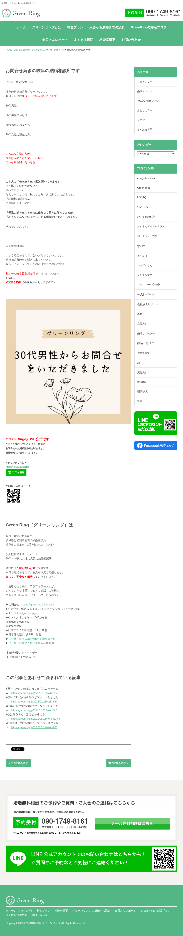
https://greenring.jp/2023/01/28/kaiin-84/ (34, 701)
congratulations (146, 178)
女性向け (142, 323)
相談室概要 (107, 40)
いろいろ (142, 207)
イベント (142, 255)
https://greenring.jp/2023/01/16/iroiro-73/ (34, 692)
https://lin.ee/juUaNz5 (17, 467)
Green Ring (143, 187)
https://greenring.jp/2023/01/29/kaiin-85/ (34, 710)
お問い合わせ (131, 40)
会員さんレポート (55, 40)
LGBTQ (141, 197)
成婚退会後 (143, 353)
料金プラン (75, 27)
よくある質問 (83, 40)
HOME (9, 50)
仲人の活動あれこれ (148, 101)
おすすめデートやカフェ (151, 226)
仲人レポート (145, 294)
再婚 (139, 314)
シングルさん (144, 265)
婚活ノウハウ (45, 50)
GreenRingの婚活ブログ (149, 27)
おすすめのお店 (146, 216)
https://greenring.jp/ (26, 613)
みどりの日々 (144, 110)
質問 (139, 401)
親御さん (142, 391)
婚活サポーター (146, 333)
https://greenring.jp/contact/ (38, 604)
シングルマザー (146, 275)
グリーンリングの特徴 (19, 910)
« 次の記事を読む (18, 763)
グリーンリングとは (46, 27)
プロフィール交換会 (148, 284)
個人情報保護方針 (16, 915)
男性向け (142, 372)
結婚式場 (142, 382)
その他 (141, 120)
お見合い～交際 (147, 235)
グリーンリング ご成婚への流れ (91, 910)
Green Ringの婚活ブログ (26, 50)
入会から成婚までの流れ (107, 27)
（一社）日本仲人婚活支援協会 (27, 643)
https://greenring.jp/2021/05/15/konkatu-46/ (36, 718)
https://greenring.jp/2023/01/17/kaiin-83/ (34, 727)
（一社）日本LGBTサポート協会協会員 (32, 638)
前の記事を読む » (118, 763)
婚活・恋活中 (145, 343)
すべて (141, 246)
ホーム (21, 27)
